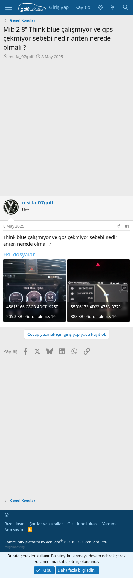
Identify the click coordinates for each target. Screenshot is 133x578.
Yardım (109, 524)
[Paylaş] (118, 226)
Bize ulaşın (15, 524)
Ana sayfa (14, 529)
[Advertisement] (66, 129)
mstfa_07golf (20, 56)
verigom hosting (15, 547)
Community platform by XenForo (56, 541)
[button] (100, 7)
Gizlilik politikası (82, 524)
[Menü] (8, 7)
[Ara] (125, 7)
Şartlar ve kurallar (46, 524)
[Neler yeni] (112, 7)
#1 (127, 226)
